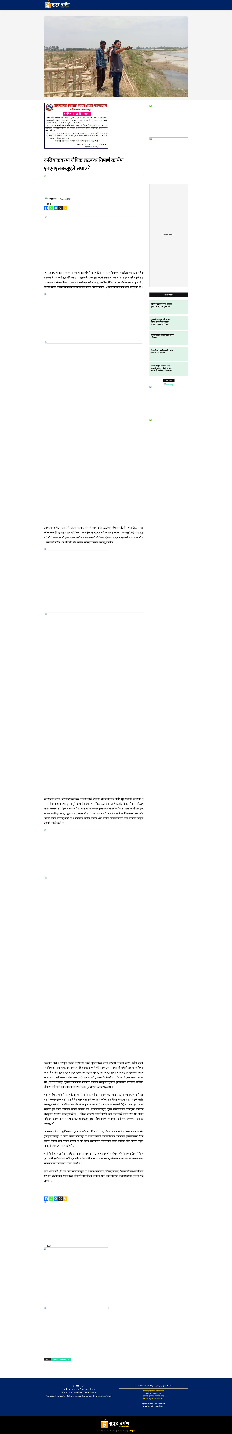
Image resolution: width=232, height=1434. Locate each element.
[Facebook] (46, 208)
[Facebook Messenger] (56, 208)
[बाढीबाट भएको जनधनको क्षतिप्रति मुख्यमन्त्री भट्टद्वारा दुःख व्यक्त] (181, 307)
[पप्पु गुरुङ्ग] (47, 199)
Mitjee (132, 1430)
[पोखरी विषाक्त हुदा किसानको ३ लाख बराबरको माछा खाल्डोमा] (181, 354)
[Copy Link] (65, 208)
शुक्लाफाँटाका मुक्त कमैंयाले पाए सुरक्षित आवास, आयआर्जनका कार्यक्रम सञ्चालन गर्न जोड (160, 321)
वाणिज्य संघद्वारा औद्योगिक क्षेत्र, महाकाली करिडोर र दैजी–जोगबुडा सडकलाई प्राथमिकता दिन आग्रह (161, 368)
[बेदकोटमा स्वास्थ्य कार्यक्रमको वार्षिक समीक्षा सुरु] (181, 338)
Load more (168, 380)
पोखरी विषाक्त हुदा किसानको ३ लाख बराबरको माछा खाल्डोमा (162, 351)
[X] (60, 208)
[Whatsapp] (51, 208)
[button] (169, 5)
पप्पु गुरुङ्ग (53, 199)
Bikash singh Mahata (60, 1359)
